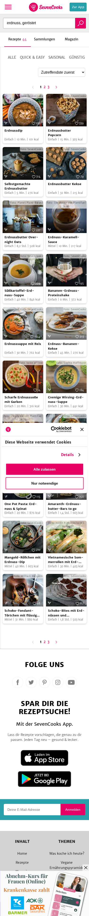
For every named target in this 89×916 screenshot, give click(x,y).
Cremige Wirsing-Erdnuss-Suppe (66, 399)
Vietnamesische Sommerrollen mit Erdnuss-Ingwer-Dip (65, 559)
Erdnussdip (14, 131)
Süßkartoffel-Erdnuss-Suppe (19, 293)
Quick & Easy (32, 57)
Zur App (78, 7)
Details (67, 455)
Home (22, 853)
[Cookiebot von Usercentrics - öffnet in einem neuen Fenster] (53, 429)
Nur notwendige (44, 483)
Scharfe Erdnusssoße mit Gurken (21, 399)
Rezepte (22, 862)
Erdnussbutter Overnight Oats (21, 239)
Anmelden (72, 809)
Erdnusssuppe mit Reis (23, 344)
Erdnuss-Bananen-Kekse (63, 346)
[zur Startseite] (45, 7)
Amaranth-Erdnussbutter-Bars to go (64, 506)
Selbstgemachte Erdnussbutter (17, 186)
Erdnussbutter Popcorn (59, 133)
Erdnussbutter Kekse (64, 184)
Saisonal (56, 57)
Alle (12, 57)
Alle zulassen (44, 469)
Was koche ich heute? (66, 853)
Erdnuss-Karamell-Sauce (63, 239)
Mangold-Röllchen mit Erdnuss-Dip (23, 559)
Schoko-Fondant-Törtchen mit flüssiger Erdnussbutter (22, 613)
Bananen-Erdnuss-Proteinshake (63, 293)
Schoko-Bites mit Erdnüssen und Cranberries (66, 613)
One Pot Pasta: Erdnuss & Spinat (21, 506)
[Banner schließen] (82, 429)
